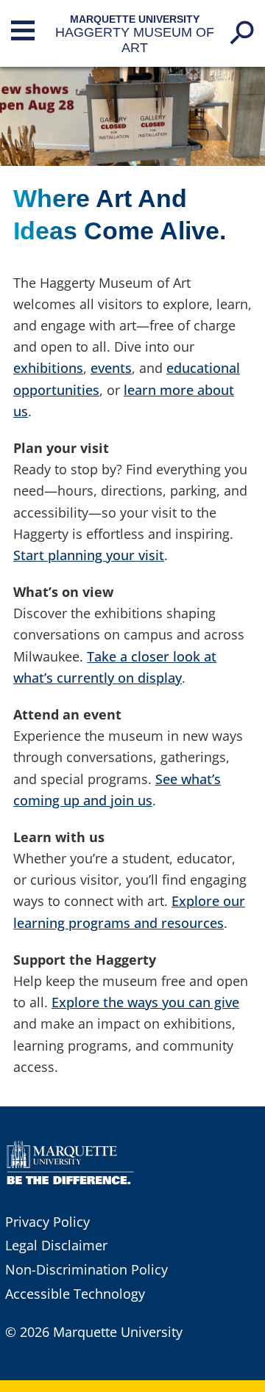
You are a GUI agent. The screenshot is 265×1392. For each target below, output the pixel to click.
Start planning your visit (88, 555)
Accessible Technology (75, 1293)
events (111, 368)
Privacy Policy (47, 1221)
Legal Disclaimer (56, 1245)
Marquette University (134, 19)
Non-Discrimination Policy (86, 1269)
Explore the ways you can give (145, 1002)
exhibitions (48, 368)
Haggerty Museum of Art (134, 40)
